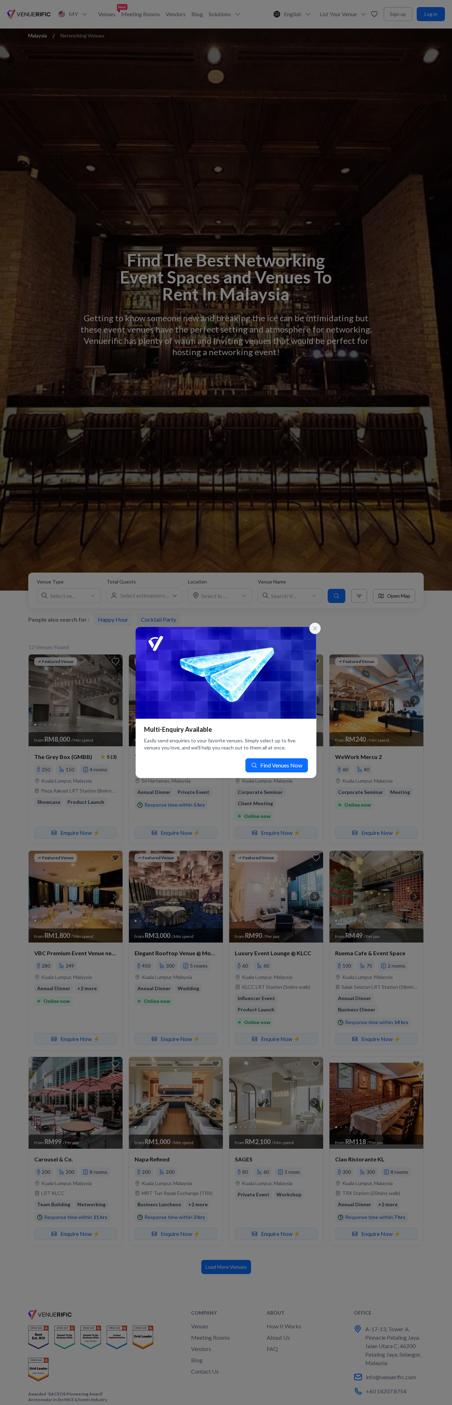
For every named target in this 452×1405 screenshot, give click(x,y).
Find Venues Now (281, 765)
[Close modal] (315, 628)
